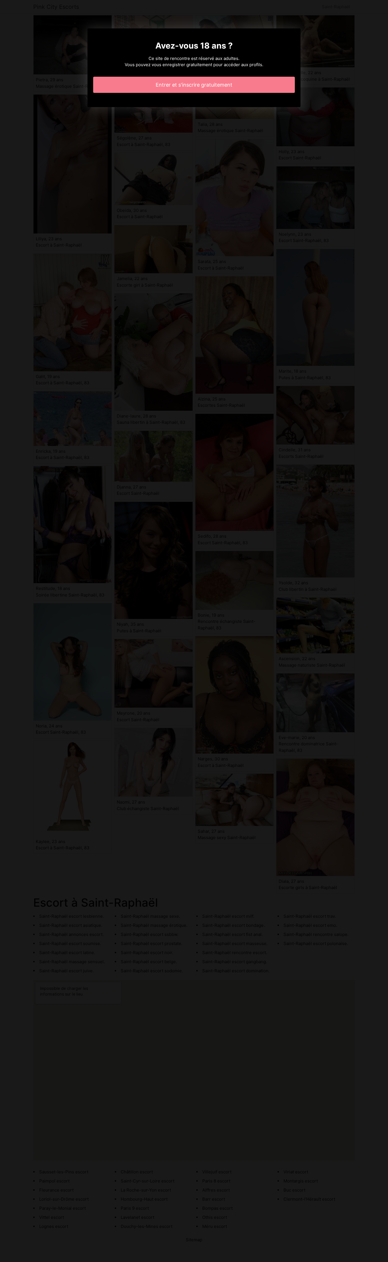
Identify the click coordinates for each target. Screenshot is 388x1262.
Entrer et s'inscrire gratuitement (194, 85)
